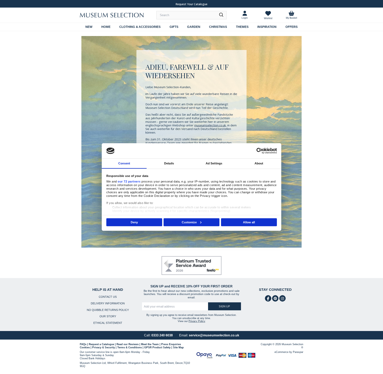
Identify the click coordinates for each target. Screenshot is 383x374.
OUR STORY (108, 316)
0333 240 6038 (162, 335)
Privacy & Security (103, 347)
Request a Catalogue (101, 344)
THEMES (242, 26)
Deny (134, 222)
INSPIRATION (266, 26)
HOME (106, 26)
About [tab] (259, 163)
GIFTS (174, 26)
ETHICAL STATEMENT (107, 322)
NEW (88, 26)
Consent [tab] (124, 163)
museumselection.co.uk (210, 125)
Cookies (85, 347)
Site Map (178, 347)
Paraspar (298, 352)
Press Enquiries (171, 344)
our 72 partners (129, 181)
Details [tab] (169, 163)
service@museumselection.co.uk (214, 335)
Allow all (249, 222)
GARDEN (193, 26)
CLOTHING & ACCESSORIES (140, 26)
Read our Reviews (127, 344)
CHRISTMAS (218, 26)
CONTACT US (108, 296)
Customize (189, 222)
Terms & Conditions (129, 347)
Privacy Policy (197, 321)
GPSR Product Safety (157, 347)
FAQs (83, 344)
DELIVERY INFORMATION (108, 303)
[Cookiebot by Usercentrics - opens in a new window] (259, 151)
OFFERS (291, 26)
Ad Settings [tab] (214, 163)
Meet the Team (150, 344)
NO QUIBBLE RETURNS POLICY (108, 310)
